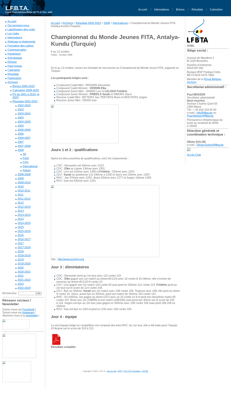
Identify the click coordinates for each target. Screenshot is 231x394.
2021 (21, 275)
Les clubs (13, 33)
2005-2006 (24, 129)
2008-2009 (24, 174)
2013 (21, 211)
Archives (12, 82)
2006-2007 (24, 138)
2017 (21, 243)
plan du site (111, 371)
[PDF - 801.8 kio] (56, 343)
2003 (21, 109)
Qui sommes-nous (18, 25)
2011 (21, 194)
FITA (25, 162)
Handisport (14, 53)
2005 (21, 125)
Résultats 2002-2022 (25, 101)
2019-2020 (24, 263)
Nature (27, 170)
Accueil (142, 9)
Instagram (28, 312)
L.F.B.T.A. (17, 8)
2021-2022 (24, 279)
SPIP (120, 371)
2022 (21, 283)
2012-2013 (24, 206)
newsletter (32, 315)
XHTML (145, 371)
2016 (21, 235)
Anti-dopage (14, 57)
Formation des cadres (20, 45)
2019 (21, 259)
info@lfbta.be (204, 112)
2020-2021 (24, 271)
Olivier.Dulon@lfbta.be (210, 144)
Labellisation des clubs (21, 29)
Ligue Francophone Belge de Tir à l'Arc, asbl (28, 12)
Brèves (180, 9)
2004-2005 (24, 121)
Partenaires (14, 78)
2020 (21, 267)
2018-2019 (24, 255)
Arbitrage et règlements (21, 41)
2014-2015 (24, 223)
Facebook (28, 309)
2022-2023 (24, 288)
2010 (21, 186)
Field (26, 158)
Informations (161, 9)
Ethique (12, 61)
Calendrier (216, 9)
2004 (21, 117)
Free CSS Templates (132, 371)
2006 (21, 133)
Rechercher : (10, 293)
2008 (21, 150)
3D (24, 154)
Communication (16, 49)
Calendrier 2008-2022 (26, 90)
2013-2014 (24, 215)
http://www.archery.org (71, 259)
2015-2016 (24, 231)
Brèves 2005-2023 (24, 86)
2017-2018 (24, 247)
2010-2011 (24, 190)
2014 (21, 219)
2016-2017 (24, 239)
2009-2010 (24, 182)
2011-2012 (24, 198)
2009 (21, 178)
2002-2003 (24, 105)
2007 (21, 142)
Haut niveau (14, 66)
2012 (21, 202)
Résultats (197, 9)
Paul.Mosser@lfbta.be (200, 115)
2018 (21, 251)
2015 (21, 227)
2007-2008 (24, 146)
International (30, 166)
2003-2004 (24, 113)
